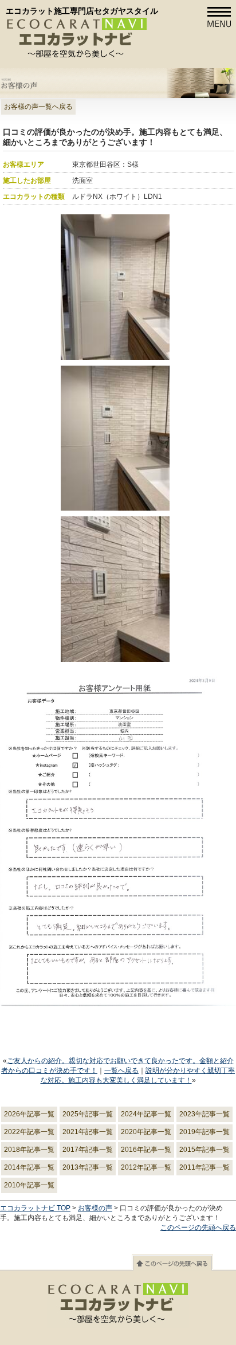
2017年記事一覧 (87, 1150)
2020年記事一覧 (146, 1132)
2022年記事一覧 (29, 1132)
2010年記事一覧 (29, 1185)
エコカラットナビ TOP (35, 1208)
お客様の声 (95, 1208)
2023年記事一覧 (204, 1114)
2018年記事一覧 (29, 1150)
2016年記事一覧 (146, 1150)
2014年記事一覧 (29, 1167)
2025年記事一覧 (87, 1114)
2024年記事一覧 (146, 1114)
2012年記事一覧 (146, 1167)
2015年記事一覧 (204, 1150)
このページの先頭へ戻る (198, 1228)
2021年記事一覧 (87, 1132)
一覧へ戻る (121, 1070)
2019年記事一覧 (204, 1132)
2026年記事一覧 (29, 1114)
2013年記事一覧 (87, 1167)
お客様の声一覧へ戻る (38, 107)
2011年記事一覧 (204, 1167)
